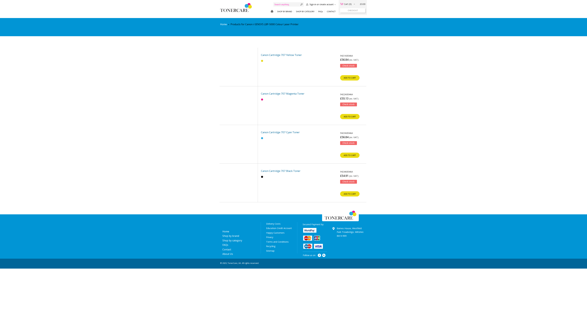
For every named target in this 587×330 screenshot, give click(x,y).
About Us (227, 254)
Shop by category (232, 240)
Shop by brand (230, 236)
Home (223, 24)
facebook (319, 255)
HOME (271, 11)
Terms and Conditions (277, 241)
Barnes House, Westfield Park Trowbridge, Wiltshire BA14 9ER (350, 232)
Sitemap (270, 250)
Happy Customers (275, 232)
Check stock (348, 65)
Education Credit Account (279, 228)
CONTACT (331, 11)
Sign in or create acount (322, 4)
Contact (226, 249)
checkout (353, 10)
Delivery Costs (273, 223)
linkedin (324, 255)
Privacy (269, 237)
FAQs (320, 11)
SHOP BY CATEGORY (305, 11)
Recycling (270, 246)
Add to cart (350, 77)
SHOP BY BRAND (284, 11)
